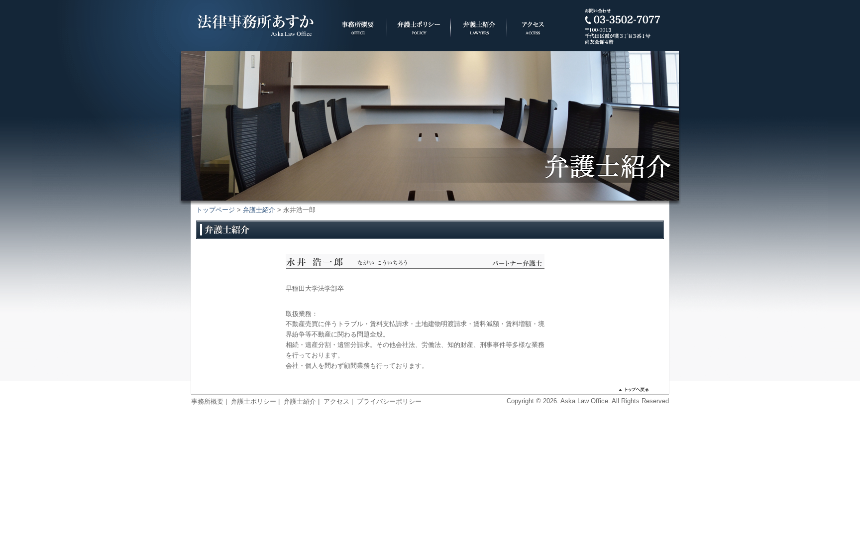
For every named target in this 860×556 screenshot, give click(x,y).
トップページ (215, 210)
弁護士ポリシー (253, 401)
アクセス (336, 401)
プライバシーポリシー (389, 401)
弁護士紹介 (259, 210)
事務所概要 (207, 401)
